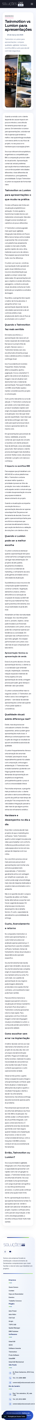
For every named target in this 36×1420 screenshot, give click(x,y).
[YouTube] (10, 1252)
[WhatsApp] (5, 1252)
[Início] (14, 4)
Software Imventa (15, 1348)
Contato (11, 1291)
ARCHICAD (9, 474)
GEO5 (10, 1345)
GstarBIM (12, 1358)
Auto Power (13, 1311)
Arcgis (11, 1321)
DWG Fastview (13, 1331)
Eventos (11, 1297)
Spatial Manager (14, 1328)
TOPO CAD (12, 1325)
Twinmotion (9, 1010)
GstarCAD (12, 1341)
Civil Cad (12, 1318)
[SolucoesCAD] (14, 1245)
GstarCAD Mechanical (16, 1362)
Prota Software (14, 1355)
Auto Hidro (12, 1314)
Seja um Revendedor (16, 1294)
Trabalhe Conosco (15, 1301)
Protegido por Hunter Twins (16, 1416)
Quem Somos (13, 1287)
